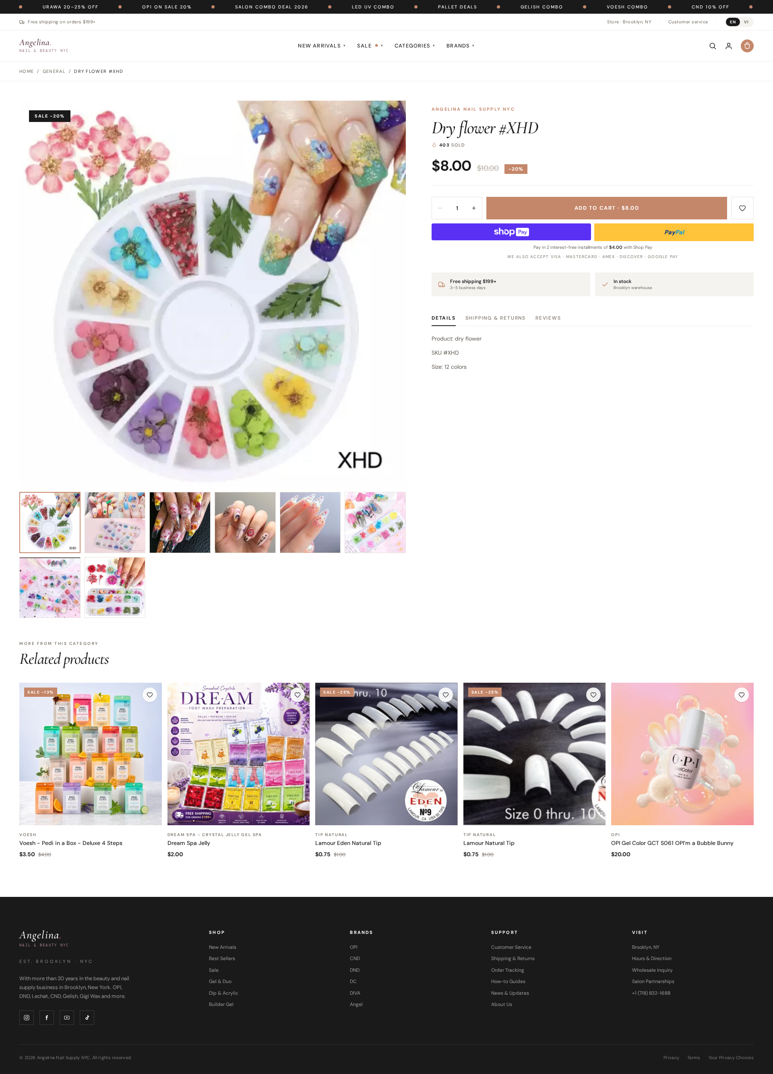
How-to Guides (508, 981)
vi (746, 22)
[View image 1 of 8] (50, 522)
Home (26, 71)
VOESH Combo (575, 7)
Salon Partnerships (653, 981)
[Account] (729, 46)
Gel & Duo (220, 981)
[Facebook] (46, 1017)
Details (444, 318)
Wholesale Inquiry (652, 970)
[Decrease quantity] (440, 208)
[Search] (713, 46)
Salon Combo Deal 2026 (219, 7)
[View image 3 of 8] (180, 522)
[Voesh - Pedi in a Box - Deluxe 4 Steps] (90, 754)
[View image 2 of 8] (115, 522)
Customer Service (511, 947)
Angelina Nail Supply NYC (473, 109)
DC (353, 981)
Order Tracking (507, 970)
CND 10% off (658, 7)
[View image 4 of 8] (245, 522)
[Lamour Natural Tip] (534, 754)
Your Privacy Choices (731, 1057)
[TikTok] (87, 1017)
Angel (356, 1004)
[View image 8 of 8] (115, 587)
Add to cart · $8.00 (607, 207)
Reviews (548, 318)
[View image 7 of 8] (50, 587)
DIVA (355, 993)
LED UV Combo (320, 7)
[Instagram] (26, 1017)
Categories (415, 45)
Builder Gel (221, 1004)
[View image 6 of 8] (375, 522)
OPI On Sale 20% (114, 7)
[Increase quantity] (474, 208)
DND (355, 970)
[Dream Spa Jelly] (238, 754)
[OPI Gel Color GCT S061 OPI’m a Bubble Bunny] (682, 754)
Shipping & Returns (495, 318)
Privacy (671, 1057)
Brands (460, 45)
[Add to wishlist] (742, 208)
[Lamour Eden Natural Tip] (386, 754)
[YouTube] (67, 1017)
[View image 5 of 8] (310, 522)
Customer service (688, 22)
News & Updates (510, 993)
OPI (354, 947)
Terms (693, 1057)
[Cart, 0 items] (747, 45)
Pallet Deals (405, 7)
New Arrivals (322, 45)
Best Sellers (222, 958)
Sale (370, 45)
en (733, 22)
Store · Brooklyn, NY (629, 22)
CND (355, 958)
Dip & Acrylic (223, 993)
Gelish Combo (489, 7)
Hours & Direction (652, 958)
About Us (501, 1004)
